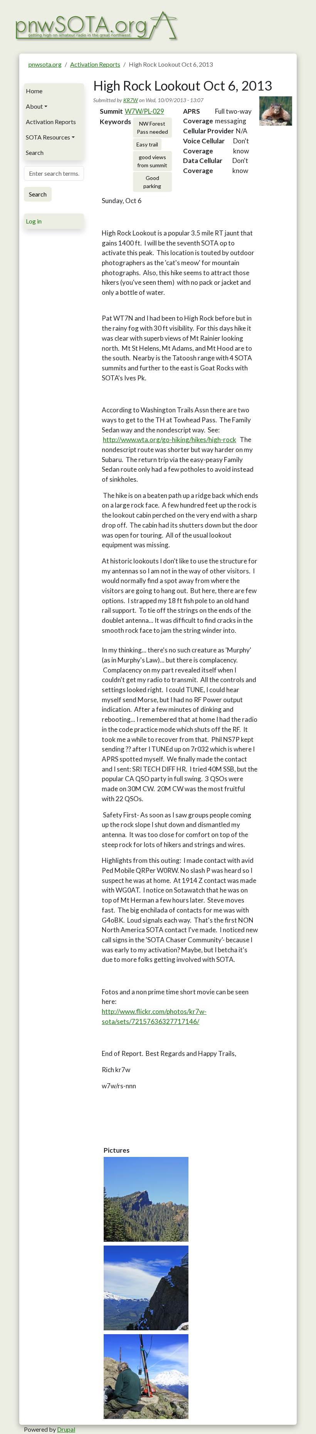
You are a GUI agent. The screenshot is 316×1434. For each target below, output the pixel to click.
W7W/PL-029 (144, 111)
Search (35, 152)
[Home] (96, 25)
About (34, 106)
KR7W (130, 100)
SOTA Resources (48, 137)
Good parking (152, 182)
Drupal (66, 1429)
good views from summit (152, 161)
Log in (34, 221)
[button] (146, 1199)
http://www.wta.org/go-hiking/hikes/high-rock (169, 439)
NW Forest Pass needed (152, 127)
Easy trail (147, 144)
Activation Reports (95, 64)
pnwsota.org (45, 64)
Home (34, 90)
